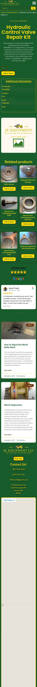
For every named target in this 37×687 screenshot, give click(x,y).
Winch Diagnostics (13, 405)
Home (3, 12)
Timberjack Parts (12, 12)
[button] (34, 3)
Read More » (8, 370)
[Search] (33, 8)
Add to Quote (8, 73)
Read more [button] (6, 306)
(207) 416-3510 (18, 469)
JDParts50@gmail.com (18, 480)
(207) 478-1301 (18, 474)
